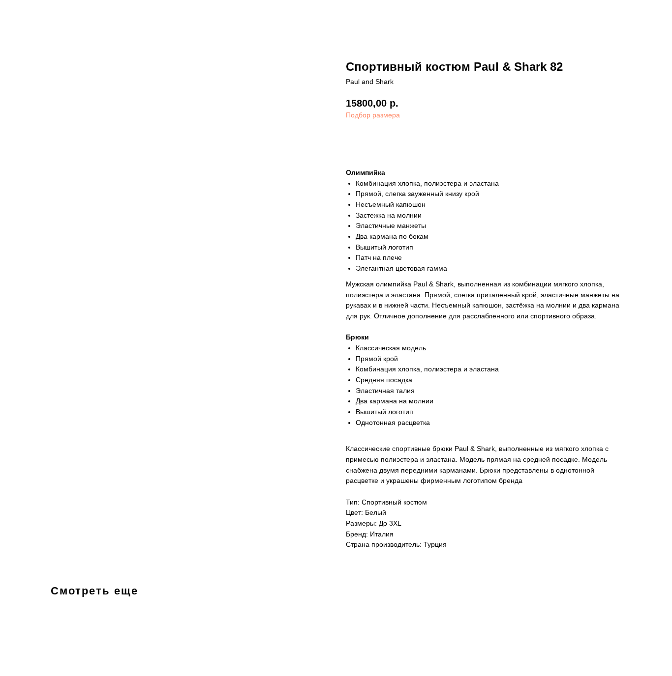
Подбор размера (373, 115)
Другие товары (42, 15)
